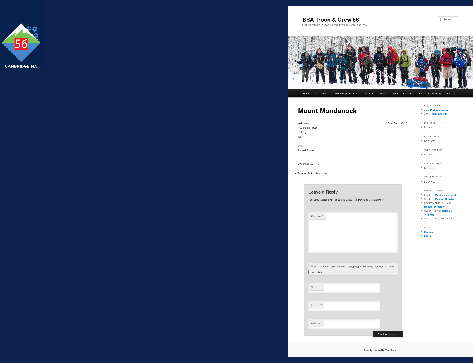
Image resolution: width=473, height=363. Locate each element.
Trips (419, 93)
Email (316, 305)
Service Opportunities (346, 93)
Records (450, 93)
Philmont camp (439, 110)
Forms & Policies (402, 93)
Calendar (368, 93)
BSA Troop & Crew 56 (330, 19)
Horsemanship (439, 113)
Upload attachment (352, 269)
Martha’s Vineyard (445, 195)
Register (429, 232)
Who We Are (322, 93)
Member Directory (445, 199)
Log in (428, 235)
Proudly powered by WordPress (380, 350)
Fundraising (434, 93)
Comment (317, 216)
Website (315, 323)
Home (306, 93)
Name (316, 287)
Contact (383, 93)
